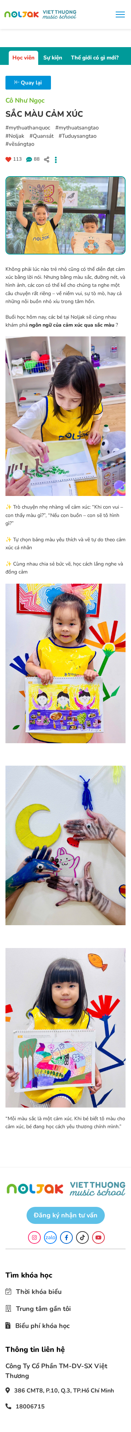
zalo (50, 1237)
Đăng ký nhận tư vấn (66, 1215)
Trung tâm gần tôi (38, 1307)
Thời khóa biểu (34, 1291)
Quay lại (30, 82)
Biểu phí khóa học (37, 1323)
